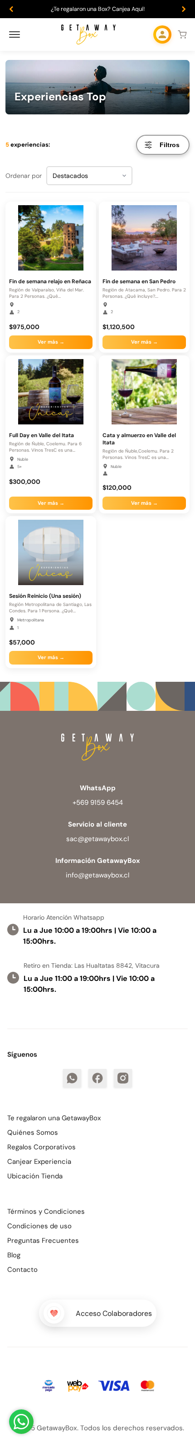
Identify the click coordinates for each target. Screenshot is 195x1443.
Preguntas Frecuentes (43, 1240)
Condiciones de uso (39, 1226)
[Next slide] (183, 9)
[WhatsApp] (72, 1078)
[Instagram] (123, 1078)
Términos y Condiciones (46, 1211)
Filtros (170, 144)
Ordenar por (23, 176)
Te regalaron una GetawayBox (54, 1118)
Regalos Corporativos (41, 1147)
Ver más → (51, 342)
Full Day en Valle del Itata (41, 435)
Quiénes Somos (32, 1132)
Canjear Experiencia (39, 1161)
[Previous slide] (11, 9)
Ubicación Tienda (35, 1176)
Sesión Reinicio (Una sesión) (45, 596)
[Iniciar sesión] (162, 34)
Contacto (22, 1269)
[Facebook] (97, 1078)
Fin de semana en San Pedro (139, 281)
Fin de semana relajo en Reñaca (50, 281)
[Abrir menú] (14, 34)
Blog (13, 1255)
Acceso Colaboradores (114, 1313)
